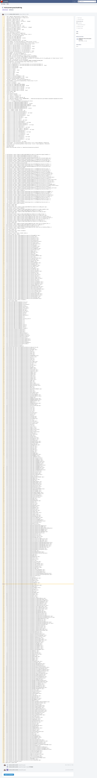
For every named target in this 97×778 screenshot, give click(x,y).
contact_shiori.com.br (14, 14)
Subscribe (80, 23)
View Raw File (80, 21)
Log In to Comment (9, 774)
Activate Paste (80, 19)
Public (12, 9)
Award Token (80, 28)
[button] (74, 1)
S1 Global (31, 766)
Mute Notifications (81, 24)
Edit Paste (80, 17)
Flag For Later (80, 26)
